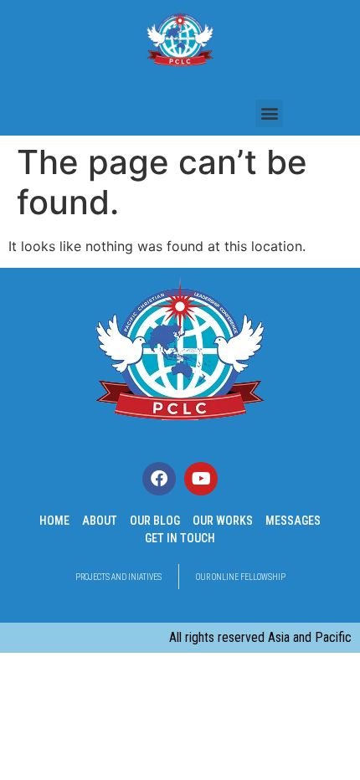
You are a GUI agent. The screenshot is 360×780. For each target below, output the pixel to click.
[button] (269, 113)
